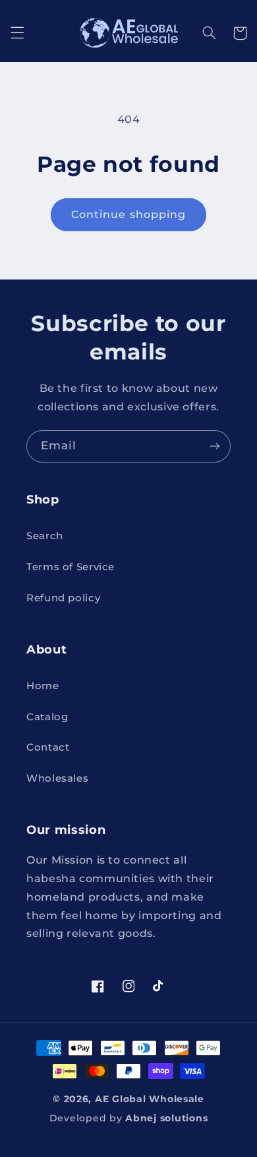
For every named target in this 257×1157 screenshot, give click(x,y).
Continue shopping (128, 214)
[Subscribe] (215, 446)
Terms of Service (70, 567)
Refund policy (63, 598)
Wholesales (57, 778)
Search (44, 536)
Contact (47, 747)
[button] (17, 33)
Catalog (47, 717)
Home (42, 686)
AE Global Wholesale (149, 1099)
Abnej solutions (166, 1118)
